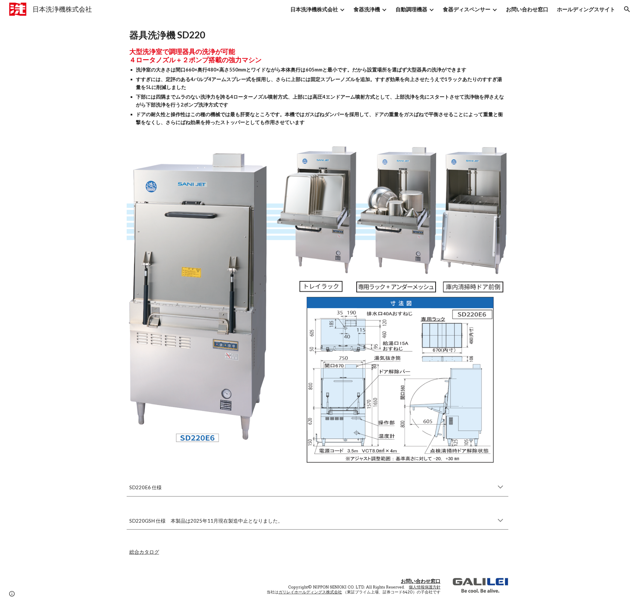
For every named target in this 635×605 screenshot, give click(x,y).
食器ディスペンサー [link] (466, 9)
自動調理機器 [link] (411, 9)
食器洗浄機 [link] (367, 9)
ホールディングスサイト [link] (586, 9)
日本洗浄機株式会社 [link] (314, 9)
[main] (317, 77)
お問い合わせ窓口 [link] (527, 9)
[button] (627, 9)
